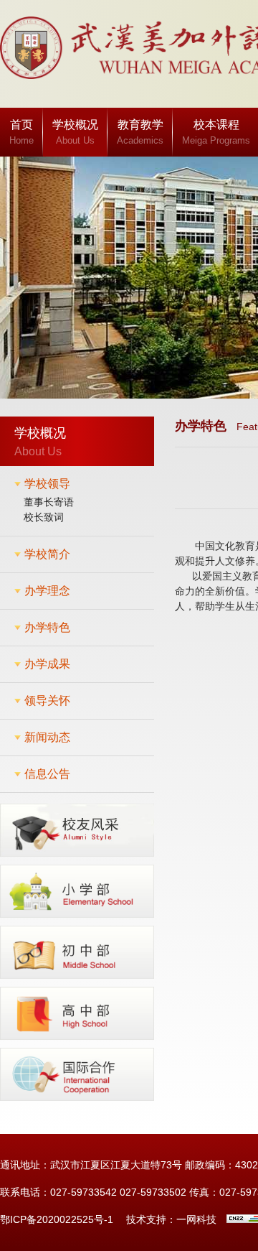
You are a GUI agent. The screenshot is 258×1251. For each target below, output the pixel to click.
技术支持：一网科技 (171, 1219)
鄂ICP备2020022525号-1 (56, 1219)
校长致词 (44, 517)
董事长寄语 (49, 502)
